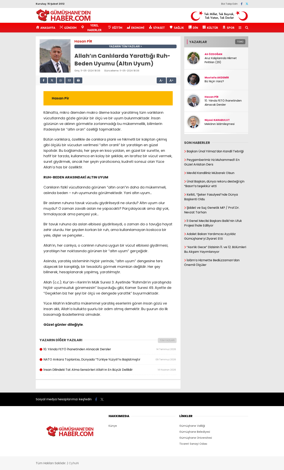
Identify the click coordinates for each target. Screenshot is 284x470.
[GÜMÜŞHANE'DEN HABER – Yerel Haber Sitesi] (64, 21)
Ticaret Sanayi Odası (193, 444)
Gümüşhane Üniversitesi (195, 438)
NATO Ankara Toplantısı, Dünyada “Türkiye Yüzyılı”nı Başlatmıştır (110, 359)
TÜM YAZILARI (167, 340)
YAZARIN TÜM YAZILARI (124, 46)
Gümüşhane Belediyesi (194, 432)
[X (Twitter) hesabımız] (247, 4)
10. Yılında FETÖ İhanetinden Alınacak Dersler (110, 349)
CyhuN (74, 463)
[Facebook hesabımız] (241, 4)
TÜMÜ (240, 41)
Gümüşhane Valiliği (192, 426)
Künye (113, 426)
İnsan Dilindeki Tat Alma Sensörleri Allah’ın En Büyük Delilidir (110, 369)
